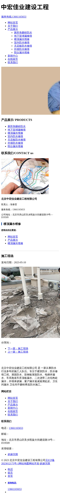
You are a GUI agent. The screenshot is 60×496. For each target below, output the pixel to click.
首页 (10, 476)
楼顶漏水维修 (21, 39)
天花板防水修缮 (23, 45)
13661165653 (16, 428)
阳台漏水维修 (21, 52)
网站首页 (13, 236)
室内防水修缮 (21, 42)
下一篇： (18, 348)
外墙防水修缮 (21, 49)
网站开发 (34, 463)
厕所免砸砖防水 (23, 32)
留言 (10, 472)
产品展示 (13, 240)
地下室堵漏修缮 (23, 35)
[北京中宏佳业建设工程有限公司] (30, 7)
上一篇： (18, 351)
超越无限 (45, 463)
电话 (10, 469)
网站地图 (24, 463)
